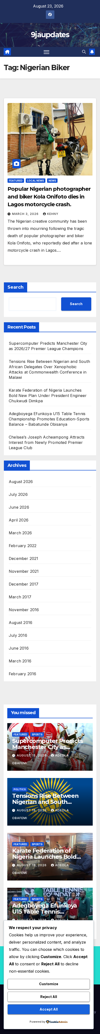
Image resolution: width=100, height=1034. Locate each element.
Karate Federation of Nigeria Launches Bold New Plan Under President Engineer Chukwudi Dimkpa (48, 395)
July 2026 (18, 494)
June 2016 (19, 648)
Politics (20, 789)
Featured (16, 180)
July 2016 (18, 635)
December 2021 (23, 558)
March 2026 (20, 532)
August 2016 (20, 622)
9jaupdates (50, 34)
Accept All (49, 1009)
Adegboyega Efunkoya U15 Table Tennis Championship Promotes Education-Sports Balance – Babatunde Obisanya (49, 419)
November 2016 (24, 609)
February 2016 (22, 673)
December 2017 (24, 584)
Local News (35, 180)
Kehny (52, 214)
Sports (37, 734)
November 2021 (24, 571)
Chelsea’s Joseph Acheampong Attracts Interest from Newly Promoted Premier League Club (46, 442)
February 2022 (23, 545)
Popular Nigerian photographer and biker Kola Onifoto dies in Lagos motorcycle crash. (49, 197)
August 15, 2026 (32, 755)
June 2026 (19, 507)
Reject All (48, 997)
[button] (84, 51)
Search (16, 287)
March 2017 (20, 596)
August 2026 (21, 481)
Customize (48, 984)
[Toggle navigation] (46, 52)
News (52, 180)
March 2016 (20, 661)
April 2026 (18, 520)
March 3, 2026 (26, 214)
